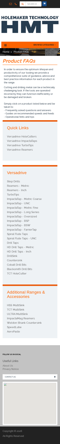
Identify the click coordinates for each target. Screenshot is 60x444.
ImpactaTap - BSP (18, 220)
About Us (8, 365)
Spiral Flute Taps (17, 234)
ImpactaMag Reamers (21, 318)
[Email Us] (11, 3)
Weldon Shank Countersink (24, 322)
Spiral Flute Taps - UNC (21, 238)
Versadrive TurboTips (20, 145)
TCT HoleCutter (17, 273)
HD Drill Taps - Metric (20, 247)
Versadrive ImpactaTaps (22, 140)
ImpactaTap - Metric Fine (22, 207)
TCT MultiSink (15, 309)
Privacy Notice (11, 369)
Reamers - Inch (17, 190)
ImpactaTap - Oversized (22, 216)
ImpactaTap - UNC (18, 203)
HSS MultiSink (15, 305)
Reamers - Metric (18, 185)
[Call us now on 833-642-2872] (16, 4)
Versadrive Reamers (20, 149)
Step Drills (13, 181)
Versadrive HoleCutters (22, 136)
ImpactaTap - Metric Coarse (24, 198)
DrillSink (12, 255)
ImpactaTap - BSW (18, 225)
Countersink (14, 260)
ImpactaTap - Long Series (23, 212)
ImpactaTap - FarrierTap (22, 229)
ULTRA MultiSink (17, 313)
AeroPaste (13, 331)
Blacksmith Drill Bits (19, 269)
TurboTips (13, 194)
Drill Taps (13, 242)
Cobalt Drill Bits (16, 264)
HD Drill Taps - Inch (19, 251)
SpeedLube (14, 327)
